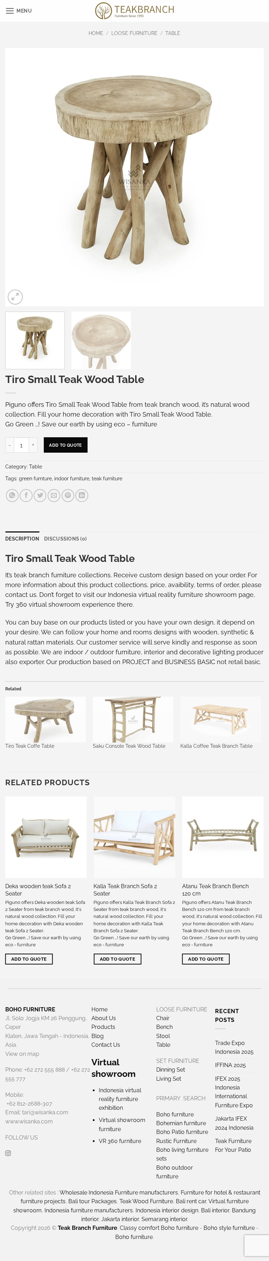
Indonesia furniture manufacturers (88, 1210)
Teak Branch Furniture (87, 1228)
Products (103, 1027)
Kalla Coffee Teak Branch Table (216, 746)
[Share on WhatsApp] (12, 495)
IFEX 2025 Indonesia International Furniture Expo (234, 1092)
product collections (118, 584)
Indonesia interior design (167, 1210)
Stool (163, 1036)
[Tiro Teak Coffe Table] (45, 720)
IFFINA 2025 (230, 1065)
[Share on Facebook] (26, 495)
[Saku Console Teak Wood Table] (133, 720)
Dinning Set (170, 1069)
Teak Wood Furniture (146, 1201)
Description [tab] (22, 539)
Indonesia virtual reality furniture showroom (172, 594)
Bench (164, 1027)
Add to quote (65, 445)
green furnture (35, 478)
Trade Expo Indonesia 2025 (234, 1047)
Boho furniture (175, 1114)
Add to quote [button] (29, 959)
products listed (103, 622)
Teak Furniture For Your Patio (233, 1145)
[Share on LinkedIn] (81, 495)
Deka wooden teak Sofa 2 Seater (38, 890)
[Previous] (19, 177)
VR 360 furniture (120, 1141)
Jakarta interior (120, 1219)
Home (96, 33)
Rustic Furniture (176, 1141)
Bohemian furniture (181, 1123)
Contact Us (105, 1044)
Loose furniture (134, 33)
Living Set (168, 1078)
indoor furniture (71, 478)
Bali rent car (191, 1201)
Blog (97, 1036)
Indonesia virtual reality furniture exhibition (120, 1099)
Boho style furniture (229, 1228)
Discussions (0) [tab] (65, 539)
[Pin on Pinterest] (68, 495)
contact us (20, 594)
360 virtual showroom (48, 604)
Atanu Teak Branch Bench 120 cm (215, 890)
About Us (103, 1018)
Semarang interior (164, 1219)
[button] (18, 11)
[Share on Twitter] (40, 495)
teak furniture (107, 478)
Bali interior (215, 1210)
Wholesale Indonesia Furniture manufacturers (119, 1192)
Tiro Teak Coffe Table (29, 746)
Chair (163, 1018)
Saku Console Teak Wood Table (129, 746)
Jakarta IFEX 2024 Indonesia (234, 1123)
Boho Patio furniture (182, 1132)
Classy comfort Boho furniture (159, 1228)
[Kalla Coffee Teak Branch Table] (220, 720)
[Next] (249, 177)
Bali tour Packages (92, 1201)
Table (172, 33)
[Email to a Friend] (54, 495)
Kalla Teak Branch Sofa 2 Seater (125, 890)
